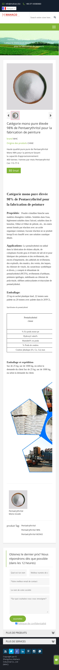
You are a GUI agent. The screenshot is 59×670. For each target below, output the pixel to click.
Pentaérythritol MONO (32, 534)
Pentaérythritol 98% (30, 530)
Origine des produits (17, 143)
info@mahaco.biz (13, 3)
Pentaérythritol (41, 39)
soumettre (17, 619)
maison (10, 39)
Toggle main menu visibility (54, 27)
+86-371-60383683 (33, 3)
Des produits (24, 39)
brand (10, 138)
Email (14, 170)
